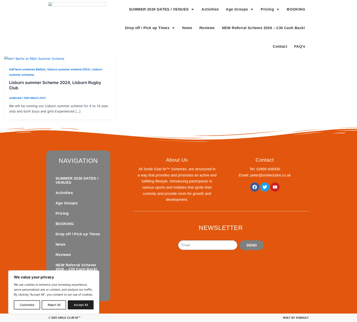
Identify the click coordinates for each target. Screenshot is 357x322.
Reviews (207, 28)
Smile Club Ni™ (69, 317)
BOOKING (296, 9)
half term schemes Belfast (27, 69)
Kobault (302, 317)
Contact (280, 46)
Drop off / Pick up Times (147, 28)
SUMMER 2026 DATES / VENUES (159, 9)
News (187, 28)
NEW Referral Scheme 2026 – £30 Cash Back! (263, 28)
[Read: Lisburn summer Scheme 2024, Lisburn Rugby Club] (34, 58)
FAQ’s (299, 46)
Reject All (54, 305)
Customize (27, 305)
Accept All (81, 305)
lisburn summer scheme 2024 (68, 69)
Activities (210, 9)
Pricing (267, 9)
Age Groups (237, 9)
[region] (53, 292)
